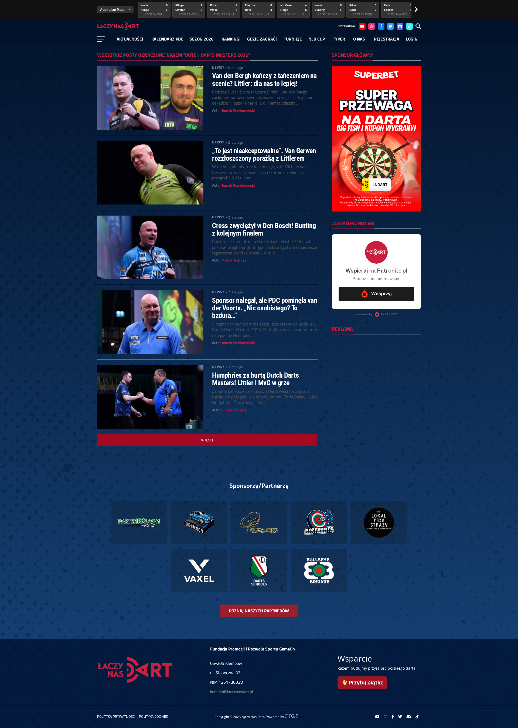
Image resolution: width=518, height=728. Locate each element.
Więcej (207, 440)
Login (412, 39)
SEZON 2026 (201, 39)
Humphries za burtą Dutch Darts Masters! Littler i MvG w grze (255, 379)
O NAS (359, 39)
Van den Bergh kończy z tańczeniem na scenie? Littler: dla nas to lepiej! (264, 79)
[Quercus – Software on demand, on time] (294, 716)
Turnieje (293, 39)
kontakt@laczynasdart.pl (231, 692)
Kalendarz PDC (167, 39)
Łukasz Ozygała (234, 410)
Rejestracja (386, 39)
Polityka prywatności (116, 716)
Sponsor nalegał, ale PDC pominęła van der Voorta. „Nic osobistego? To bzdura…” (264, 308)
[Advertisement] (376, 373)
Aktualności (130, 39)
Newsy (218, 67)
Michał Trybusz (233, 260)
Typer (339, 39)
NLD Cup (316, 39)
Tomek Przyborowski (238, 110)
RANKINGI (231, 39)
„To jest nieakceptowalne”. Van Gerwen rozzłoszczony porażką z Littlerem (264, 154)
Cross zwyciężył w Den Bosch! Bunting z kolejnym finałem (264, 229)
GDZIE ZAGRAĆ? (262, 39)
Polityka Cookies (153, 716)
